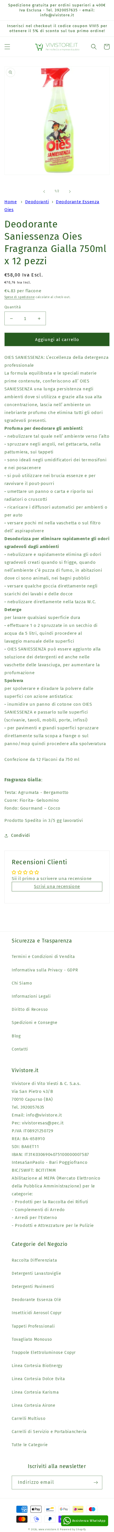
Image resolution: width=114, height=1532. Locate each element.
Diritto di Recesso (30, 1009)
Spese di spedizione (19, 297)
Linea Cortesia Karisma (35, 1392)
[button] (7, 46)
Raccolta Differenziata (34, 1260)
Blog (16, 1036)
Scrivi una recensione (57, 886)
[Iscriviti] (95, 1482)
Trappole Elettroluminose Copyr (44, 1352)
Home (10, 201)
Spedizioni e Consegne (35, 1022)
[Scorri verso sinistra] (44, 191)
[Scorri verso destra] (69, 191)
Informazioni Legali (31, 996)
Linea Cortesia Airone (34, 1405)
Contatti (20, 1049)
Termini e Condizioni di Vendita (43, 956)
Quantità (12, 307)
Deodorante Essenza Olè (36, 1299)
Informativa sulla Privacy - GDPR (45, 970)
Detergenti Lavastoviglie (36, 1273)
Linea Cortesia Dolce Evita (38, 1378)
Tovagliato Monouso (32, 1339)
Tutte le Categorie (30, 1444)
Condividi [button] (20, 835)
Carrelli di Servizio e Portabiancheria (49, 1431)
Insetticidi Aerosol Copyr (37, 1312)
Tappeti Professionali (33, 1326)
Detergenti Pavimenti (33, 1286)
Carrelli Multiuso (28, 1418)
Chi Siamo (22, 983)
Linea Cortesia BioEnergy (37, 1365)
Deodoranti (37, 201)
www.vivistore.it (49, 1529)
